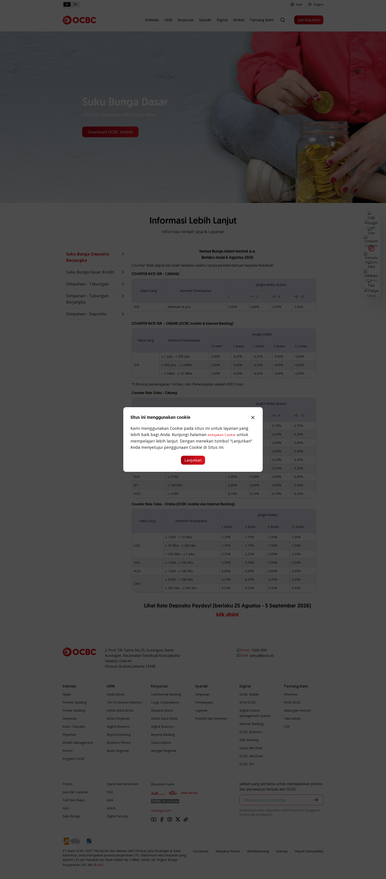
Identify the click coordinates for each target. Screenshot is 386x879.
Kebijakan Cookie (222, 434)
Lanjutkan (193, 460)
